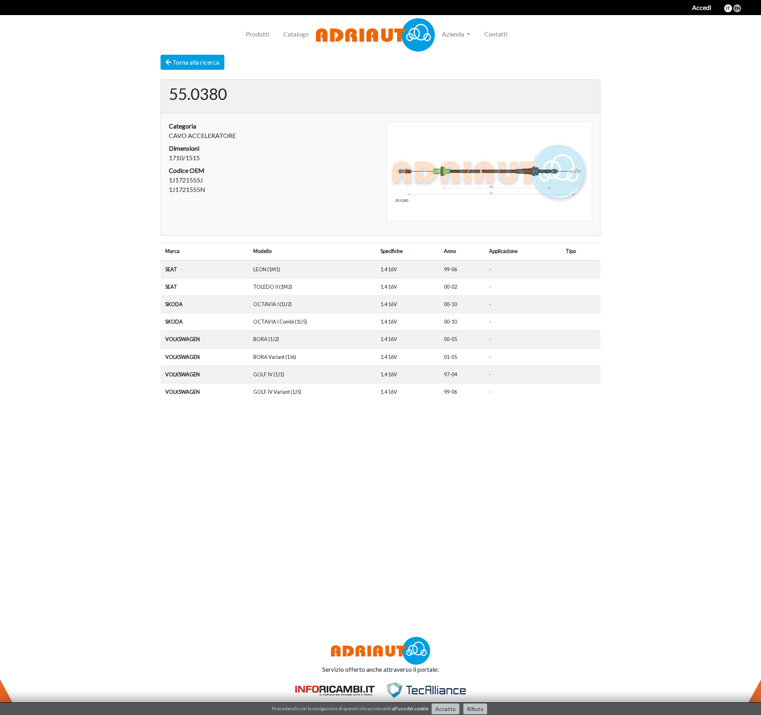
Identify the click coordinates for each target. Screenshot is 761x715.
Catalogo (296, 34)
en (737, 8)
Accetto (445, 708)
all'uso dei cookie (410, 708)
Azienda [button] (453, 34)
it (728, 8)
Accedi (701, 7)
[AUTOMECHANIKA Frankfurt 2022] (521, 29)
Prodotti (257, 34)
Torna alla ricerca (195, 62)
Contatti (495, 34)
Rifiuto (475, 708)
